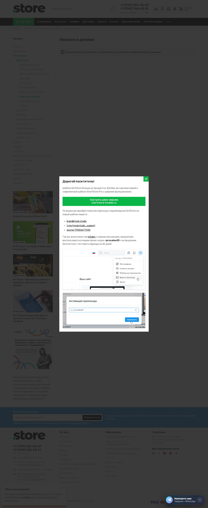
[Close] (146, 179)
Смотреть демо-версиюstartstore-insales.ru (104, 201)
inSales (91, 236)
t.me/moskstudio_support (81, 225)
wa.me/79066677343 (78, 230)
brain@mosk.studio (77, 221)
